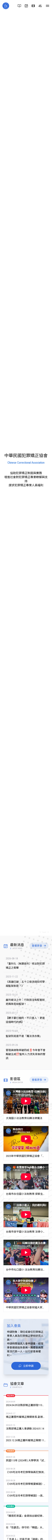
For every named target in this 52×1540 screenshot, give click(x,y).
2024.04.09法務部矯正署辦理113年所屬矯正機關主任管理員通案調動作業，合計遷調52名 (25, 1405)
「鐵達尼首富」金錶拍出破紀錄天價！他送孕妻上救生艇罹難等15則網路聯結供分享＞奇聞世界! (25, 1516)
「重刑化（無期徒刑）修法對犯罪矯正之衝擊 (25, 965)
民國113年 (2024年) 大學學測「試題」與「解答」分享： (25, 1461)
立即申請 (28, 1365)
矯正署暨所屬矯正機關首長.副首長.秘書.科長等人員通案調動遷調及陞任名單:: (26, 1417)
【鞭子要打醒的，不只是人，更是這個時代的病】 (25, 1020)
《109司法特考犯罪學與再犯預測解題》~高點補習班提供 (25, 1472)
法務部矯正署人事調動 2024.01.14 (25, 1428)
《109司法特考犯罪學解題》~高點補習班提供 (25, 1496)
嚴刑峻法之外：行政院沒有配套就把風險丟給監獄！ (25, 1001)
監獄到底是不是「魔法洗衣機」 (24, 1036)
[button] (40, 931)
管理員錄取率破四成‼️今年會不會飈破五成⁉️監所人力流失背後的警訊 (25, 1054)
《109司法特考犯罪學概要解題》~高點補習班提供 (25, 1484)
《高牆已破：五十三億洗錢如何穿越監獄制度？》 (25, 983)
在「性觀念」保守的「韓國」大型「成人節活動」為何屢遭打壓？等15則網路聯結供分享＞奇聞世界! (25, 1528)
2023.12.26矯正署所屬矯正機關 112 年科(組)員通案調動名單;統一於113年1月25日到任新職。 (26, 1440)
